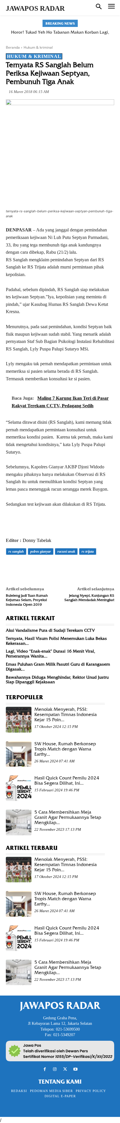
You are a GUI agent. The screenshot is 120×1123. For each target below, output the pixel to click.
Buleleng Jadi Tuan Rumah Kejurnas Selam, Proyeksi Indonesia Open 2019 (27, 600)
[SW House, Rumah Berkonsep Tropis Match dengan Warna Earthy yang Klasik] (18, 754)
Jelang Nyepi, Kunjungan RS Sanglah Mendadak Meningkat (89, 597)
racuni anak (66, 551)
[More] (92, 568)
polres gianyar (40, 551)
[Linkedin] (65, 568)
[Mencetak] (78, 568)
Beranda (13, 47)
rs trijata (88, 551)
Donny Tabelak (37, 540)
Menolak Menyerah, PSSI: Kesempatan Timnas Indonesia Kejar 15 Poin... (65, 714)
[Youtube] (75, 1069)
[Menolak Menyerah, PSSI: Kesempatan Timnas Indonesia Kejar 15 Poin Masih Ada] (18, 719)
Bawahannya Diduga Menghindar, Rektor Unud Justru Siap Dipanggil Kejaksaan (57, 680)
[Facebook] (11, 568)
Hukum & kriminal (38, 47)
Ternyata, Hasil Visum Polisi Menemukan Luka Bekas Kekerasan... (56, 641)
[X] (25, 568)
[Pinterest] (38, 568)
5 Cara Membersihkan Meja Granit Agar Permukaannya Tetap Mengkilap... (67, 817)
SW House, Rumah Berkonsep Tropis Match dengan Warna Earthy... (65, 749)
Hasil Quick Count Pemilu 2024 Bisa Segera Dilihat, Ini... (66, 780)
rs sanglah (16, 551)
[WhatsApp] (52, 568)
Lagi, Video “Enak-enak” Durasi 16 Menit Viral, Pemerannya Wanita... (50, 654)
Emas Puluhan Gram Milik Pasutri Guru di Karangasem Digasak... (58, 667)
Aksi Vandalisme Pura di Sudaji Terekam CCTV (50, 630)
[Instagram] (55, 1069)
